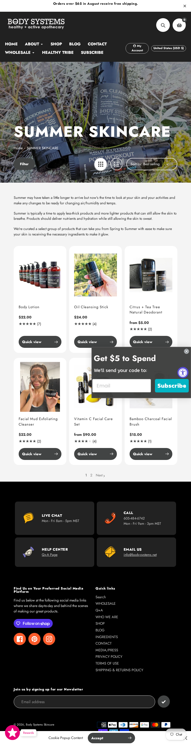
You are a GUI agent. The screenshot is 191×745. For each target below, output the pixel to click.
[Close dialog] (186, 351)
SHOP (100, 623)
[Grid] (101, 164)
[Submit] (164, 701)
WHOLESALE (106, 603)
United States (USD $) (168, 48)
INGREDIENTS (107, 636)
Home (18, 148)
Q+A (99, 610)
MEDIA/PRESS (107, 650)
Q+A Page (49, 554)
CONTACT (104, 643)
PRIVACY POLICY (109, 656)
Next (99, 475)
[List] (116, 164)
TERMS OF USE (107, 663)
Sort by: (136, 163)
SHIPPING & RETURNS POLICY (119, 670)
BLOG (100, 630)
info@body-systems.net (140, 554)
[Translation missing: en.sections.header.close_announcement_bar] (184, 5)
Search (101, 597)
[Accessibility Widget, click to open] (183, 372)
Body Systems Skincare (40, 724)
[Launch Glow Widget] (12, 732)
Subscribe (171, 385)
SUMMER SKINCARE (42, 148)
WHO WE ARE (107, 616)
